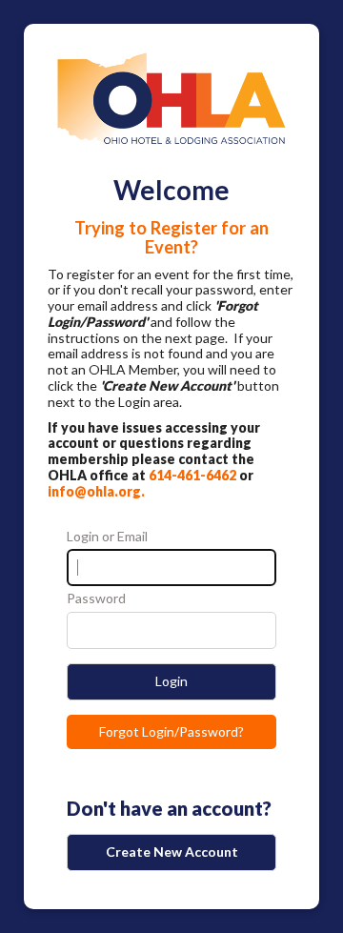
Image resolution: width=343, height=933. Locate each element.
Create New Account (172, 851)
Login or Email (107, 536)
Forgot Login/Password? (171, 731)
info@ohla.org (94, 491)
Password (96, 598)
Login (171, 681)
